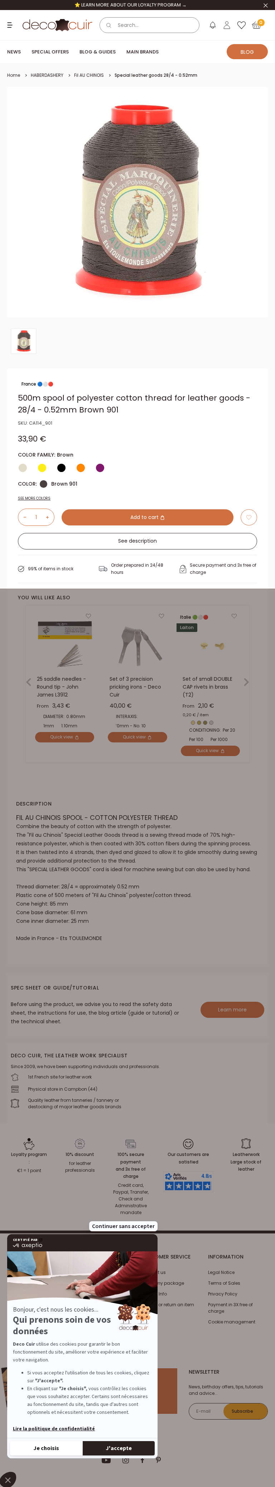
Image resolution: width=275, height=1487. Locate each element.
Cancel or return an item (167, 1305)
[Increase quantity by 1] (50, 517)
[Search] (109, 25)
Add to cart (145, 517)
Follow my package (162, 1283)
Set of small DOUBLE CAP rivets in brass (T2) (207, 686)
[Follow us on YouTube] (106, 1460)
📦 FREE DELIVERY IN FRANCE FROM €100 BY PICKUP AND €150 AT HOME (130, 4)
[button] (249, 517)
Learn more (232, 1009)
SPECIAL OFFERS (50, 51)
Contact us (153, 1272)
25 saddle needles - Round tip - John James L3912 (61, 686)
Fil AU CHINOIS (89, 75)
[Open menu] (10, 25)
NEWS (14, 51)
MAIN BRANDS (142, 51)
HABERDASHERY (47, 75)
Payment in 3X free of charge (230, 1308)
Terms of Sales (224, 1283)
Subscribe (242, 1411)
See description (137, 540)
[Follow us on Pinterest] (158, 1460)
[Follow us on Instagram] (125, 1460)
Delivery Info (154, 1294)
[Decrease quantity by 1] (22, 517)
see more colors (34, 498)
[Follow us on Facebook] (142, 1460)
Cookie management (231, 1322)
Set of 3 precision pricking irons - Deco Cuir (135, 686)
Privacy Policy (222, 1294)
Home (13, 75)
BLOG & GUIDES (97, 51)
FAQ (145, 1315)
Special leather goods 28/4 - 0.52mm (156, 75)
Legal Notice (221, 1272)
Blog (247, 52)
